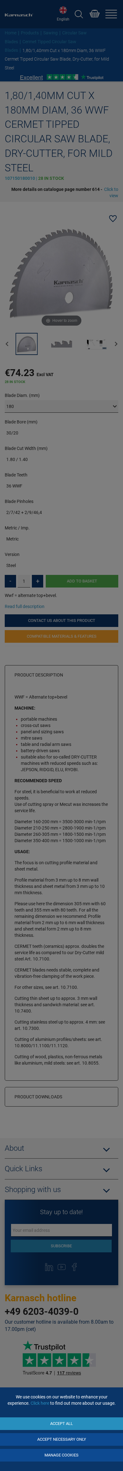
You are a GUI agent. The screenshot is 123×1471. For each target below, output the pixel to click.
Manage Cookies (61, 1455)
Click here (40, 1403)
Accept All (61, 1423)
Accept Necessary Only (61, 1439)
